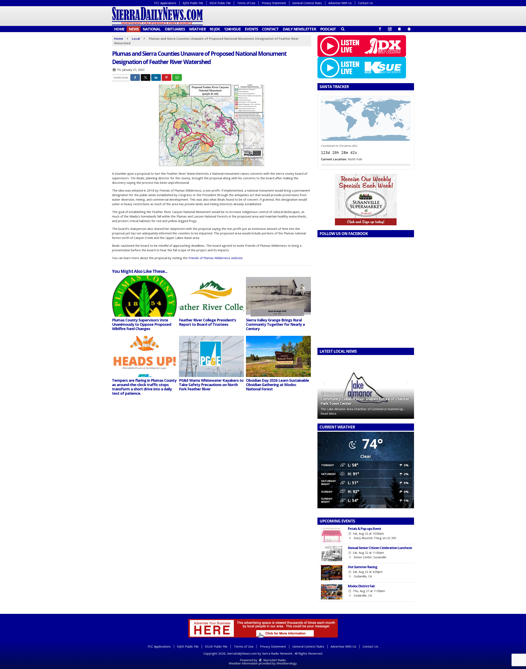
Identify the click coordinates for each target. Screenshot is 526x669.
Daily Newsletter (299, 29)
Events (251, 29)
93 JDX (215, 29)
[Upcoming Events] (331, 534)
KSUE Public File (220, 3)
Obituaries (175, 29)
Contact (270, 29)
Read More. (329, 413)
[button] (342, 28)
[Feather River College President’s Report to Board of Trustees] (211, 296)
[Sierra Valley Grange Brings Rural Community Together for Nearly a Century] (278, 296)
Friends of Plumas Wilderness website (215, 258)
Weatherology (287, 663)
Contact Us (365, 3)
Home (119, 29)
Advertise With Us (340, 3)
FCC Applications (165, 3)
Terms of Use (246, 3)
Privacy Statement (274, 3)
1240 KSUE (232, 29)
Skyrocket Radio (274, 660)
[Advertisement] (366, 199)
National (151, 29)
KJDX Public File (193, 3)
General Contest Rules (307, 3)
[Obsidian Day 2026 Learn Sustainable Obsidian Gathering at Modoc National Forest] (278, 356)
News (133, 29)
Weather (197, 29)
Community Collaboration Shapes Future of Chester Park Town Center (365, 401)
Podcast (328, 29)
